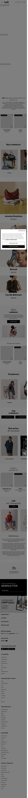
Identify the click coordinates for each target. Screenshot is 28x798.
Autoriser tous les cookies (13, 246)
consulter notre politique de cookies (11, 239)
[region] (13, 239)
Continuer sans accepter (21, 230)
